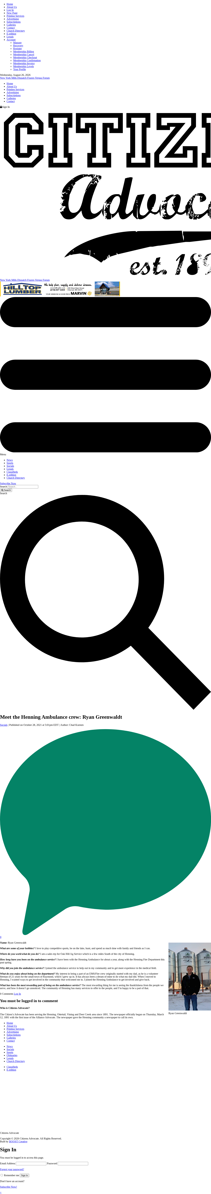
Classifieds (12, 471)
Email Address (7, 1163)
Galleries (11, 24)
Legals (10, 36)
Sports (10, 463)
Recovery (18, 45)
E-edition (11, 33)
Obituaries (12, 1055)
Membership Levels (23, 66)
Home (10, 4)
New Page (12, 13)
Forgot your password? (12, 1169)
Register (17, 48)
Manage (17, 42)
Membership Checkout (25, 57)
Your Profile (19, 69)
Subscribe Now (8, 483)
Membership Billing (23, 51)
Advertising (13, 18)
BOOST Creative (18, 1141)
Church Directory (16, 30)
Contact (11, 27)
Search (3, 486)
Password (52, 1163)
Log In (10, 10)
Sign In (24, 1175)
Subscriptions (14, 21)
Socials (10, 466)
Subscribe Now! (8, 1186)
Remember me (11, 1175)
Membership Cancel (23, 54)
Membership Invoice (24, 63)
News (10, 460)
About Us (12, 7)
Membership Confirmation (27, 60)
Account (11, 39)
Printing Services (15, 16)
